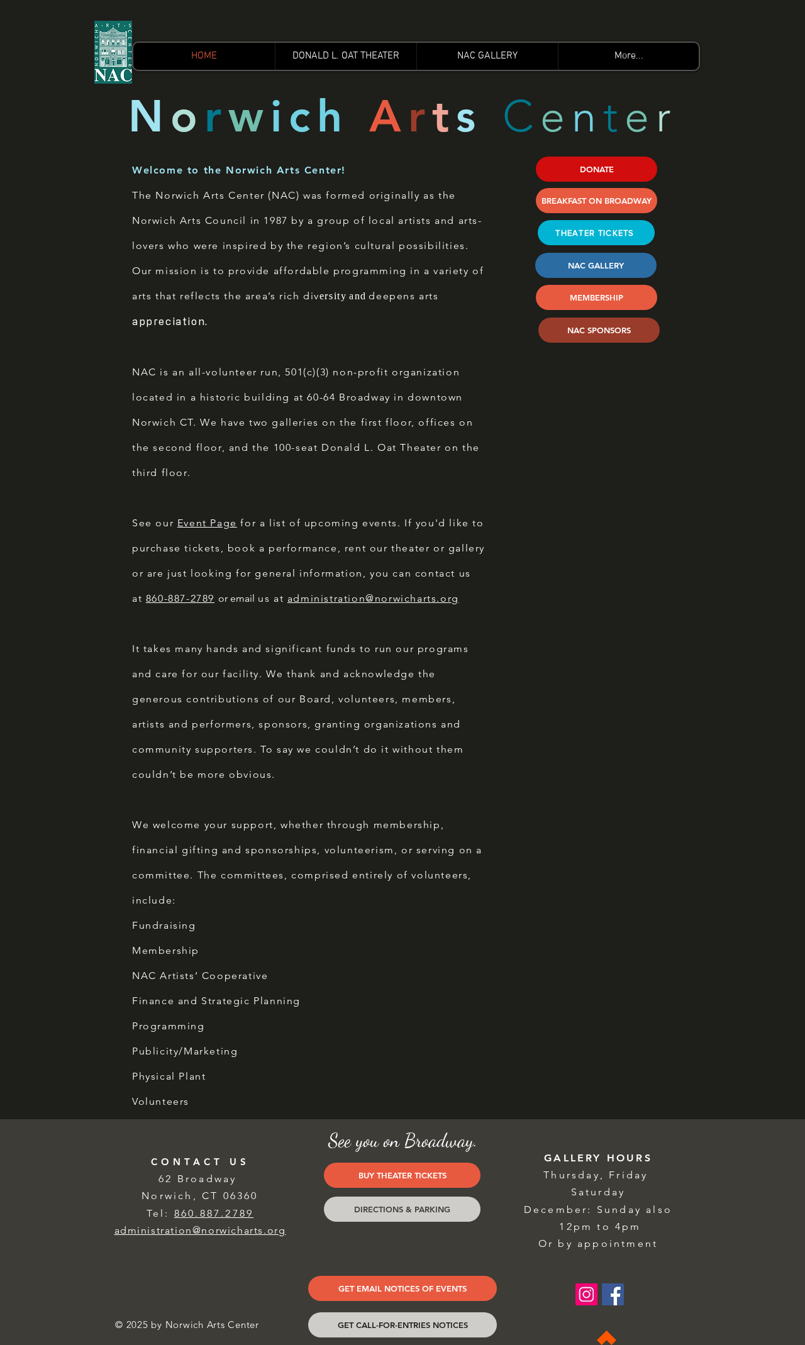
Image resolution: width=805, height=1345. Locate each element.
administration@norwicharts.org (373, 598)
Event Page (207, 523)
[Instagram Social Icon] (586, 1294)
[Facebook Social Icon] (613, 1294)
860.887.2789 (213, 1213)
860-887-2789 (180, 598)
